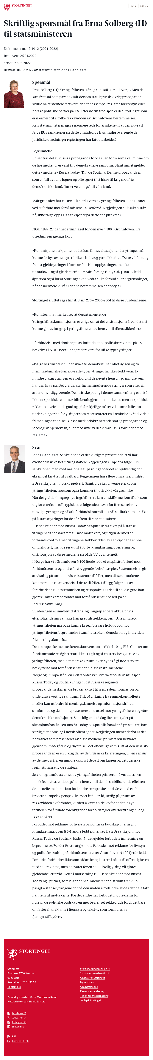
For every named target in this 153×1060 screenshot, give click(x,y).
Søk (133, 6)
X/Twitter (17, 1017)
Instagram (18, 1022)
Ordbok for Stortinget (92, 977)
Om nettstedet (89, 986)
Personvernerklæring (92, 991)
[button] (133, 6)
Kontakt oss (14, 986)
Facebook (17, 1013)
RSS (14, 1036)
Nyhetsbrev (87, 982)
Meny (144, 6)
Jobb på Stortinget (90, 1000)
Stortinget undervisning (93, 968)
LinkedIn (17, 1026)
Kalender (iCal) (20, 1041)
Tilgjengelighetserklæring (94, 995)
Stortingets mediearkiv (93, 973)
